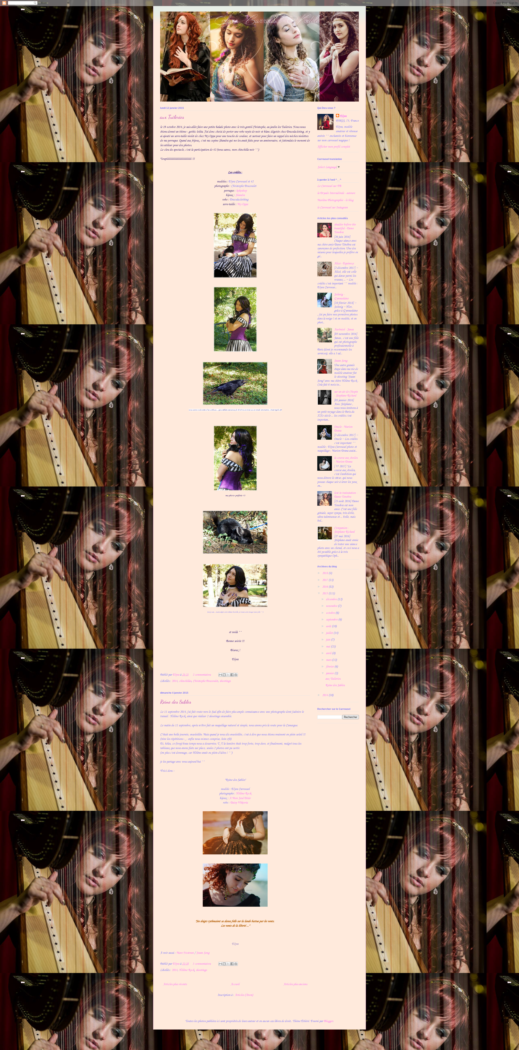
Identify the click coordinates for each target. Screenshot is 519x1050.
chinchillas (185, 681)
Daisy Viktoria (239, 803)
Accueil (235, 984)
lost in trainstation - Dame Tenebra (345, 495)
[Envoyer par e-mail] (220, 675)
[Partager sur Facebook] (232, 675)
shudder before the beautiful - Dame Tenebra (345, 228)
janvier (330, 673)
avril (329, 653)
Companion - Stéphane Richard (344, 530)
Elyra (343, 116)
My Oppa (242, 204)
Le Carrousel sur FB (329, 186)
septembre (332, 619)
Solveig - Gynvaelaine (341, 296)
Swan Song (202, 953)
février (330, 667)
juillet (329, 633)
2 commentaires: (202, 675)
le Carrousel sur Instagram (332, 207)
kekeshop (241, 191)
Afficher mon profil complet (333, 147)
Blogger (328, 1021)
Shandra (240, 195)
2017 (325, 580)
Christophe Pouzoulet (205, 681)
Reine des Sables (175, 702)
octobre (331, 613)
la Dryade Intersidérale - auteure (336, 193)
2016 (325, 587)
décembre (332, 599)
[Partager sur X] (228, 675)
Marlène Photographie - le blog (335, 200)
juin (328, 640)
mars (329, 660)
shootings (225, 681)
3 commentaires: (202, 964)
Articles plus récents (175, 984)
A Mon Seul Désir (240, 798)
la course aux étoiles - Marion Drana (345, 460)
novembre (332, 606)
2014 (174, 681)
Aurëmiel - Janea (344, 329)
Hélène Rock (243, 793)
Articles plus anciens (295, 984)
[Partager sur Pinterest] (236, 675)
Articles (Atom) (244, 995)
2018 (325, 573)
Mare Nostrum (185, 953)
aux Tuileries (172, 117)
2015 (325, 593)
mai (328, 646)
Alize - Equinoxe (344, 263)
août (329, 626)
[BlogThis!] (224, 675)
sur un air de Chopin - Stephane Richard (346, 394)
